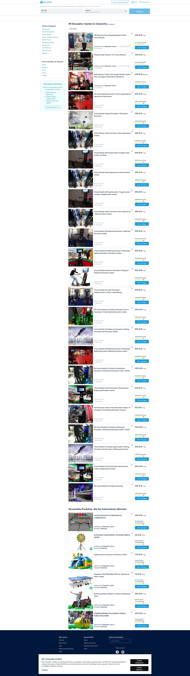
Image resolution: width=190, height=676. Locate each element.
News (85, 640)
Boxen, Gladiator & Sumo (50, 37)
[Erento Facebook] (117, 652)
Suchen (139, 11)
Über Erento (63, 643)
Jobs (60, 646)
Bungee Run (46, 45)
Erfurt (44, 70)
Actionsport (46, 29)
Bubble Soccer (46, 40)
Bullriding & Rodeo (48, 42)
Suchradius (73, 28)
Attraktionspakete (48, 32)
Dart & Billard (46, 48)
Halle (44, 73)
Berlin (44, 65)
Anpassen (45, 670)
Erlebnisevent (46, 50)
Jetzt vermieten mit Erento (120, 2)
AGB (60, 651)
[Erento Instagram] (122, 652)
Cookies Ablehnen (139, 668)
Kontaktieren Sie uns (52, 107)
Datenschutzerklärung (66, 648)
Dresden (45, 67)
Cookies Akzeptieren (139, 662)
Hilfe (135, 2)
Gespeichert (145, 2)
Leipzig (44, 75)
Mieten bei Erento (90, 643)
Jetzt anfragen (142, 47)
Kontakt (61, 640)
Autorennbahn (47, 34)
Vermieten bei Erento (91, 646)
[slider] (138, 44)
